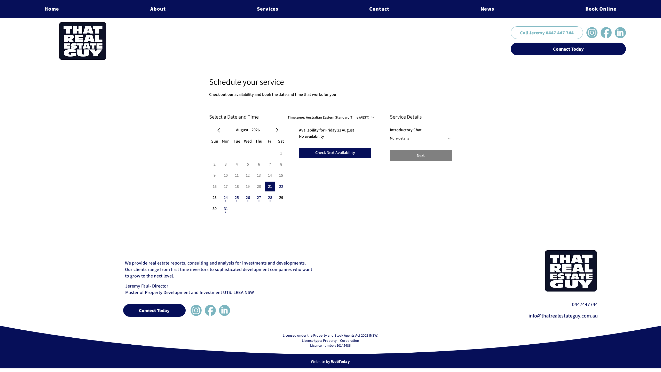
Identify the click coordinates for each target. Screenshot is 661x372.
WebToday (340, 361)
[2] (592, 32)
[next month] (277, 130)
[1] (606, 32)
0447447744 (585, 304)
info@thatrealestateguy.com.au (563, 315)
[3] (620, 32)
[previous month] (219, 130)
